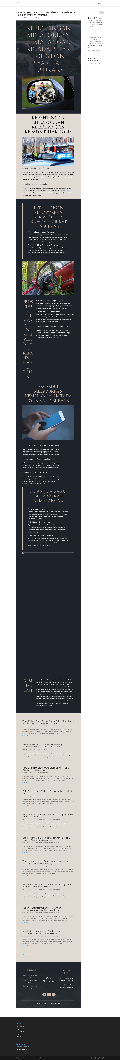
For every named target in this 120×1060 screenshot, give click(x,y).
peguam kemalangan (46, 18)
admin (25, 726)
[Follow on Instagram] (54, 994)
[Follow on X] (49, 994)
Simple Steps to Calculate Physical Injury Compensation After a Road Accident (42, 932)
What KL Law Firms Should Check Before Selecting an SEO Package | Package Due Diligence (48, 722)
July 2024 (19, 1034)
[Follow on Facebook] (44, 994)
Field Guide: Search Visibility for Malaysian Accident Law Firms (47, 792)
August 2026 (20, 1026)
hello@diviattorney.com (67, 987)
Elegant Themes (27, 1058)
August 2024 (20, 1031)
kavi (18, 18)
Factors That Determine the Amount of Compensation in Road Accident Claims (41, 908)
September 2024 (21, 1029)
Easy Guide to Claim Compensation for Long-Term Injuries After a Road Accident (46, 885)
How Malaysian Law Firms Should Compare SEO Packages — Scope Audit (45, 768)
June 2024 (19, 1036)
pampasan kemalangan (34, 18)
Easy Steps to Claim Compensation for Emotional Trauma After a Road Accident (46, 838)
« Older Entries (26, 954)
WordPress (43, 1058)
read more (25, 735)
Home (99, 3)
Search (101, 13)
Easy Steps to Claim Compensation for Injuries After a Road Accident (47, 815)
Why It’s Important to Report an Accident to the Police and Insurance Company (45, 862)
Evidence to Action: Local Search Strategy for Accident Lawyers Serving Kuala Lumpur (44, 745)
